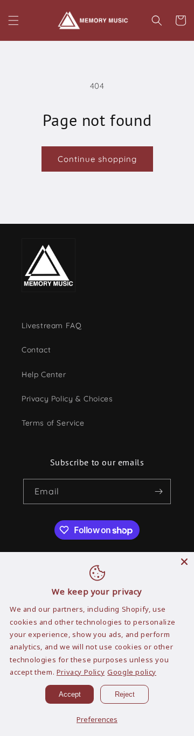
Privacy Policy (81, 672)
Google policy (131, 672)
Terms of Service (53, 423)
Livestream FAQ (51, 325)
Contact (36, 350)
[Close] (184, 561)
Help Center (44, 374)
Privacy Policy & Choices (67, 399)
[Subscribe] (158, 491)
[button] (13, 20)
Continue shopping (97, 159)
